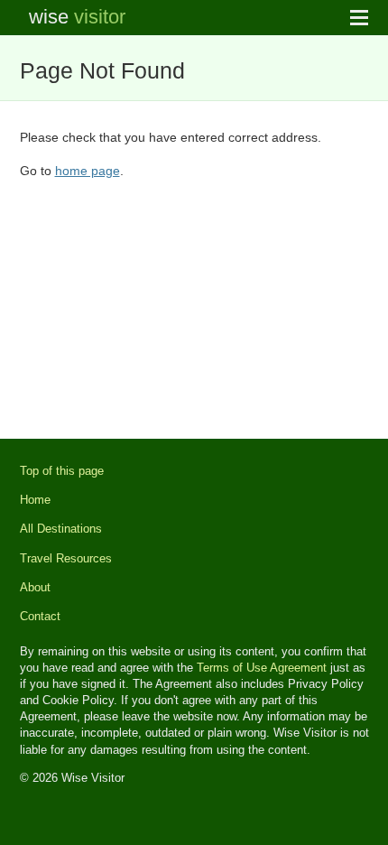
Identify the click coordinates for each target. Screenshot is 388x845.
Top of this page (62, 471)
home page (87, 170)
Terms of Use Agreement (262, 667)
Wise (77, 16)
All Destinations (61, 528)
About (35, 587)
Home (35, 499)
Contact (40, 616)
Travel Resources (66, 558)
